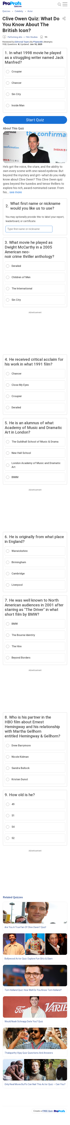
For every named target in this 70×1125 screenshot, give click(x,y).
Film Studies (32, 37)
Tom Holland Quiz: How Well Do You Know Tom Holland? (33, 990)
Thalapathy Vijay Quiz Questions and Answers (29, 1053)
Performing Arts (15, 37)
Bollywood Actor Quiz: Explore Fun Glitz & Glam (29, 958)
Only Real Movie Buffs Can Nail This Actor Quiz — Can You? (35, 1084)
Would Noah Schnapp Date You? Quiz (24, 1021)
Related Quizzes (13, 897)
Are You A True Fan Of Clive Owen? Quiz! (25, 927)
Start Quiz (35, 120)
